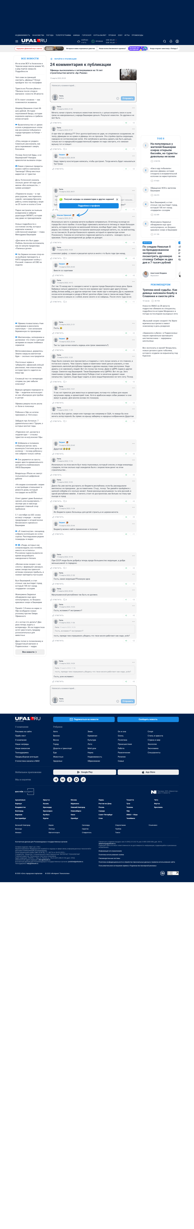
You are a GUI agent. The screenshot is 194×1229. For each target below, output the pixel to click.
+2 (126, 302)
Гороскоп (86, 35)
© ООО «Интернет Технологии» (57, 873)
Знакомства (38, 35)
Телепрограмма (63, 35)
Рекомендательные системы (109, 858)
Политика (122, 740)
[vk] (62, 779)
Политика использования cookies (111, 855)
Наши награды (22, 744)
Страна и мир (154, 740)
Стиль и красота (155, 736)
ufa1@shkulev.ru (44, 860)
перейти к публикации (65, 59)
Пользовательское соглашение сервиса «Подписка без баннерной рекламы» (128, 866)
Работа (121, 748)
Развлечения (124, 752)
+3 (126, 421)
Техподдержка (22, 752)
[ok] (69, 779)
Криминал (92, 736)
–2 (133, 403)
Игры (127, 35)
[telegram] (55, 779)
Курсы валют (100, 35)
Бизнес (56, 736)
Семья (121, 761)
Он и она (122, 731)
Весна (56, 740)
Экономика (153, 748)
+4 (126, 517)
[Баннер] (54, 48)
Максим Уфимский (64, 215)
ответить (57, 123)
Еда (55, 752)
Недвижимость (22, 35)
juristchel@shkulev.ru (75, 862)
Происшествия (125, 744)
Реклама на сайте (23, 731)
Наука (90, 752)
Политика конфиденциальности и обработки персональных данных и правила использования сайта (137, 862)
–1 (133, 149)
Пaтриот (62, 155)
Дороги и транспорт (62, 748)
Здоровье (57, 761)
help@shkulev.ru (32, 863)
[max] (76, 779)
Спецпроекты (154, 752)
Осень (121, 736)
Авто (55, 731)
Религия (122, 757)
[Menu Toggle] (17, 41)
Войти (61, 98)
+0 (126, 123)
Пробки (112, 35)
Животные (58, 757)
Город (56, 744)
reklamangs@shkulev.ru (107, 844)
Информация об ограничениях (110, 851)
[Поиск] (164, 41)
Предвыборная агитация (26, 757)
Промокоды (137, 35)
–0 (133, 123)
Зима (90, 731)
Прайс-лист (20, 736)
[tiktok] (83, 779)
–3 (133, 600)
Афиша (76, 35)
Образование (94, 761)
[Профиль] (177, 41)
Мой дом (92, 748)
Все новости (30, 58)
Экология (152, 744)
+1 (126, 169)
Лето (90, 744)
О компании (21, 740)
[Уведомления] (171, 41)
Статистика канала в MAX (27, 761)
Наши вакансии (22, 748)
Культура (92, 740)
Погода (50, 35)
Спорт (150, 731)
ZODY (120, 35)
